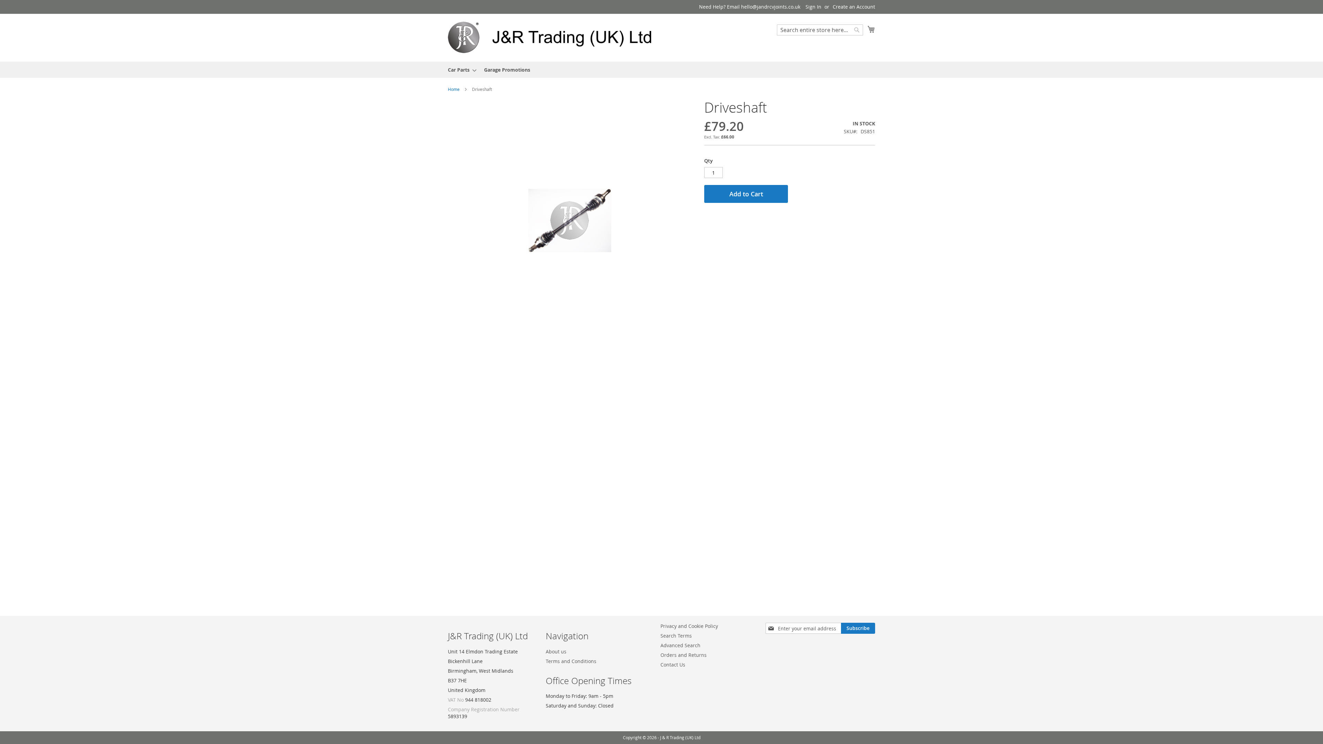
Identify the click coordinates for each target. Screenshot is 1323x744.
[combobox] (820, 29)
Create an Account (854, 6)
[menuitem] (460, 70)
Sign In (813, 6)
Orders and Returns (683, 655)
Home (454, 89)
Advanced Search (680, 645)
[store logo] (555, 37)
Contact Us (672, 664)
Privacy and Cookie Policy (689, 626)
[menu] (661, 70)
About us (556, 651)
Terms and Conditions (571, 661)
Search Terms (676, 635)
